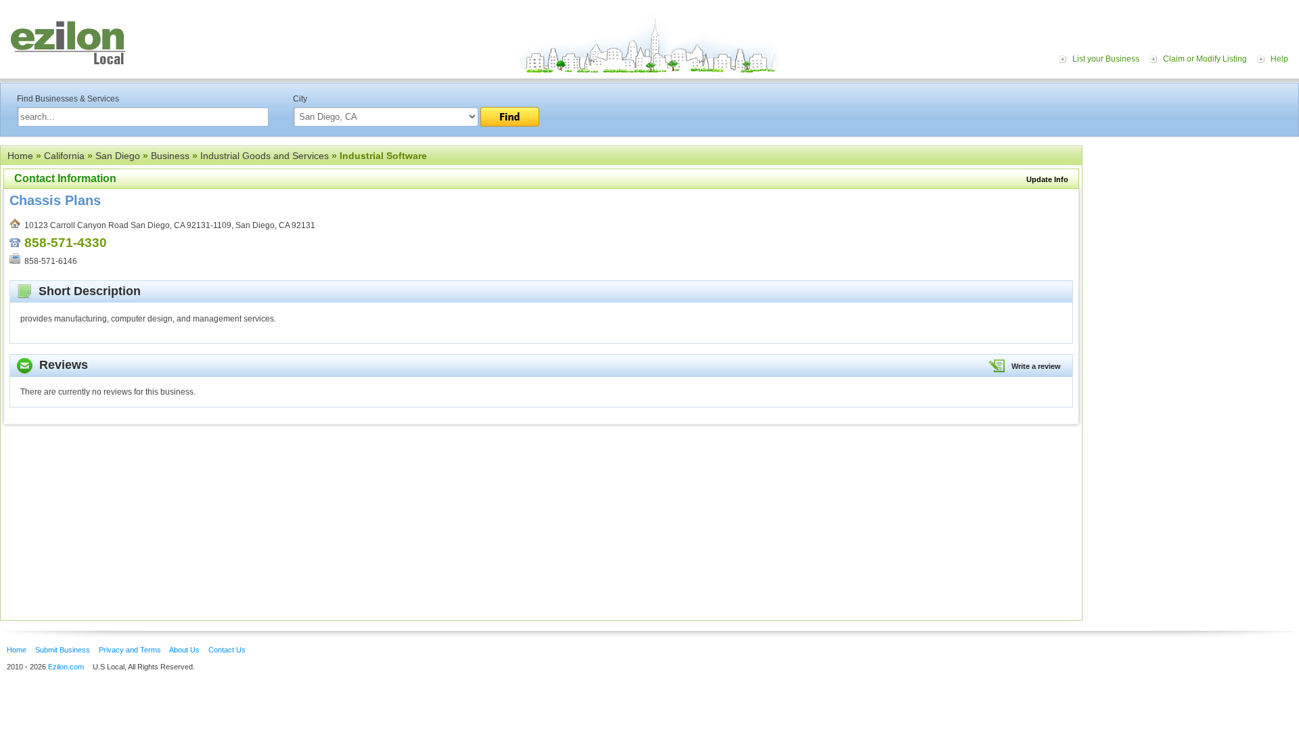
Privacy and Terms (130, 650)
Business (170, 155)
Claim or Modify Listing (1205, 59)
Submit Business (62, 650)
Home (20, 155)
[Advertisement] (1194, 228)
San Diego (117, 155)
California (64, 155)
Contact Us (227, 650)
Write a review (1036, 366)
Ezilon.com (66, 667)
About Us (184, 650)
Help (1279, 59)
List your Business (1105, 59)
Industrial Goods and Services (264, 155)
